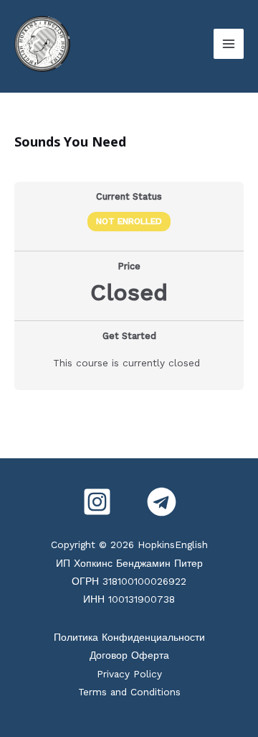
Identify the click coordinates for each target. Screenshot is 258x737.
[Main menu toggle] (229, 44)
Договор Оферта (129, 655)
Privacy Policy (129, 674)
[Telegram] (161, 501)
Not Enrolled (129, 220)
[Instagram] (97, 501)
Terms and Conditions (129, 691)
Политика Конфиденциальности (129, 637)
